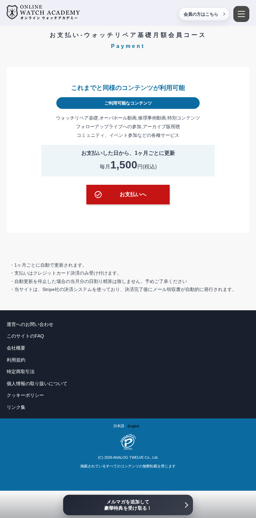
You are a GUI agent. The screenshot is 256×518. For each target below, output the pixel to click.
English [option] (133, 426)
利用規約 (16, 360)
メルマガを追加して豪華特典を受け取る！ (128, 505)
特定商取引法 (21, 371)
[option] (133, 426)
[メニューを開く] (241, 14)
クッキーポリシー (25, 395)
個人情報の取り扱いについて (37, 383)
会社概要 (16, 348)
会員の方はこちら (201, 14)
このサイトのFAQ (25, 336)
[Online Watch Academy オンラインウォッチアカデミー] (43, 12)
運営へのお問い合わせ (30, 324)
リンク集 (16, 407)
